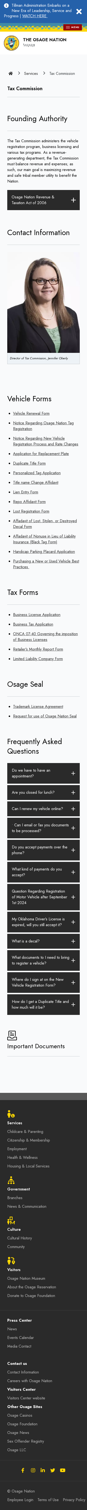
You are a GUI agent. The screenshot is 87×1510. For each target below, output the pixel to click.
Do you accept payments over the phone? (39, 850)
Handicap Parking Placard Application (44, 551)
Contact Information (23, 1372)
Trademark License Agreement (38, 706)
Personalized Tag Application (37, 473)
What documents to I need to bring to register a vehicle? (40, 960)
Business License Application (36, 614)
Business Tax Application (33, 624)
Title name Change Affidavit (35, 482)
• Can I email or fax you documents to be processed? (40, 828)
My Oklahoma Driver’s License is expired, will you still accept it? (38, 922)
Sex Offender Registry (25, 1441)
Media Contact (19, 1346)
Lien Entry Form (25, 492)
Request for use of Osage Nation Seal (45, 716)
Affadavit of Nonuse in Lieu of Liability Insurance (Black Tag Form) (44, 539)
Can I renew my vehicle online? (37, 808)
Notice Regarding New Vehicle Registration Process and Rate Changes (45, 441)
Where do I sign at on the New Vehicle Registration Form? (38, 982)
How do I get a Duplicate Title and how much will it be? (40, 1004)
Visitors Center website (26, 1398)
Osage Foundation (22, 1424)
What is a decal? (26, 941)
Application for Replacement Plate (41, 453)
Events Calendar (20, 1337)
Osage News (18, 1432)
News (12, 1329)
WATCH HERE (35, 16)
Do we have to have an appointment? (31, 773)
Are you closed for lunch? (33, 792)
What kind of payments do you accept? (37, 872)
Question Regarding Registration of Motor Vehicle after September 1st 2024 (39, 897)
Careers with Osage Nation (29, 1381)
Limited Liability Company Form (38, 659)
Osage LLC (16, 1450)
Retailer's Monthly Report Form (38, 649)
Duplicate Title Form (29, 463)
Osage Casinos (19, 1415)
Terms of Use (48, 1500)
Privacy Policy (74, 1500)
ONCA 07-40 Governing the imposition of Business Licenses (45, 636)
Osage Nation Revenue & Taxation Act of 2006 (33, 200)
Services (31, 73)
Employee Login (20, 1500)
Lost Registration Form (31, 511)
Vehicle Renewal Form (31, 413)
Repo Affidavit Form (29, 501)
